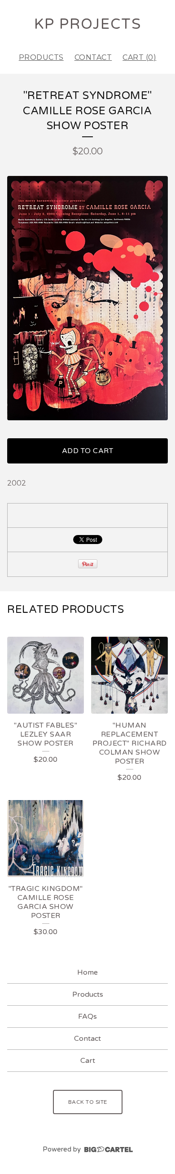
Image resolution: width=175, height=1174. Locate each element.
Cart (87, 1060)
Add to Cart (88, 450)
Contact (93, 57)
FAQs (87, 1016)
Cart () (139, 57)
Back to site (87, 1102)
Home (87, 972)
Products (41, 57)
